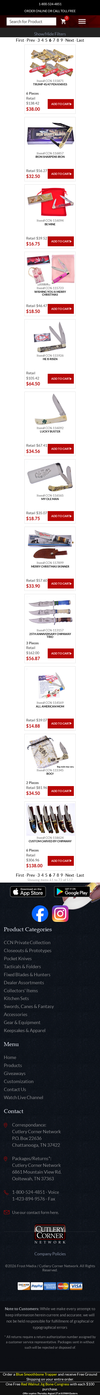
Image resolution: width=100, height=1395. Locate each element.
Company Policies (50, 1253)
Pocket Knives (18, 958)
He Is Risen (50, 359)
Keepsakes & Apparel (25, 1030)
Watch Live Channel (23, 1097)
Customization (19, 1081)
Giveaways (15, 1073)
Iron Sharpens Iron (50, 156)
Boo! (50, 773)
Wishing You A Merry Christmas (50, 293)
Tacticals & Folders (22, 966)
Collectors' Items (21, 990)
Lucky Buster (50, 431)
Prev (31, 40)
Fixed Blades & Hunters (27, 974)
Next (69, 40)
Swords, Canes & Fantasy (29, 1006)
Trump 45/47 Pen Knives (50, 84)
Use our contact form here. (35, 1212)
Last (80, 40)
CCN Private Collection (27, 942)
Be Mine (50, 224)
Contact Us (15, 1089)
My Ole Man (50, 499)
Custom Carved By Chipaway (50, 841)
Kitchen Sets (16, 998)
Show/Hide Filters (50, 34)
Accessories (15, 1014)
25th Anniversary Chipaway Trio (50, 635)
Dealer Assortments (24, 982)
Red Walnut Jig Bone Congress (45, 1384)
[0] (63, 22)
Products (13, 1065)
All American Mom (50, 706)
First (20, 40)
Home (10, 1057)
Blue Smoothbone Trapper (36, 1374)
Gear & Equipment (22, 1022)
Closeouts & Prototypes (28, 950)
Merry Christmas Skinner (50, 566)
